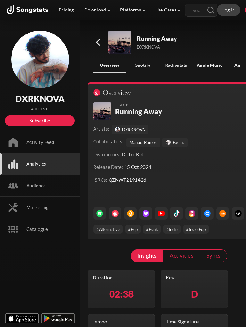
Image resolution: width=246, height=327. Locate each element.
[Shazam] (207, 213)
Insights (147, 255)
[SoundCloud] (222, 213)
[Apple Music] (115, 213)
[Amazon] (130, 213)
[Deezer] (145, 213)
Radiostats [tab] (176, 65)
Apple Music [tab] (209, 65)
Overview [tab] (109, 65)
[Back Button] (98, 42)
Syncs (213, 255)
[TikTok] (176, 213)
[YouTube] (161, 213)
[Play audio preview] (120, 42)
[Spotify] (99, 213)
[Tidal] (238, 213)
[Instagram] (191, 213)
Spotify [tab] (143, 65)
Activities (181, 255)
